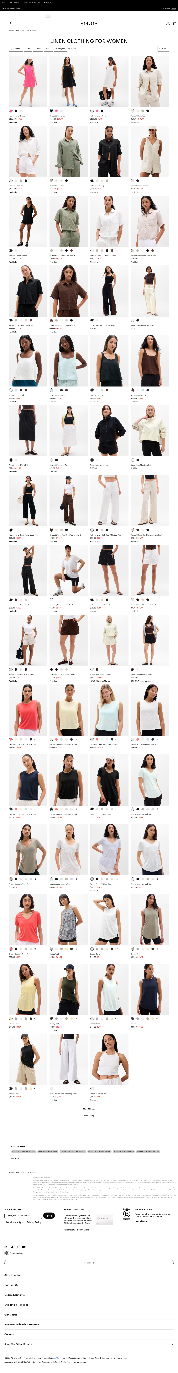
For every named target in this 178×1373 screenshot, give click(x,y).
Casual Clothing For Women (23, 1151)
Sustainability (107, 1358)
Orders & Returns (14, 1294)
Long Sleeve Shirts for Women (73, 1151)
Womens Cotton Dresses (124, 1151)
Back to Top (89, 1115)
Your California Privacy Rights (74, 1358)
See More (15, 1158)
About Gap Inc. (123, 1359)
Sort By (162, 48)
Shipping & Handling (16, 1304)
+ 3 (76, 949)
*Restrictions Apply (14, 1222)
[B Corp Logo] (126, 1214)
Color (38, 48)
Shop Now (166, 8)
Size (28, 48)
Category (60, 48)
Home (11, 31)
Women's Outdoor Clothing (99, 1151)
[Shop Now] (89, 8)
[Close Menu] (9, 3)
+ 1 (35, 739)
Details (130, 16)
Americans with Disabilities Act (17, 1362)
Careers (9, 1334)
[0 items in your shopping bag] (174, 23)
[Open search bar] (10, 23)
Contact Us (11, 1285)
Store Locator (12, 1275)
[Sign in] (168, 23)
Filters (18, 48)
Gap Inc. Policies (79, 1362)
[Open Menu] (3, 23)
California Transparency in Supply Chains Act (51, 1362)
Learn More (83, 1229)
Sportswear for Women (47, 1151)
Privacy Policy (34, 1222)
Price (48, 48)
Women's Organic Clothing (148, 1151)
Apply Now (121, 16)
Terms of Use (94, 1358)
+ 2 (116, 809)
